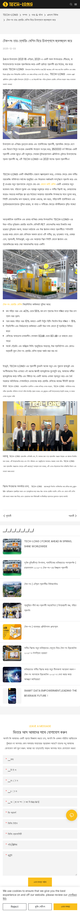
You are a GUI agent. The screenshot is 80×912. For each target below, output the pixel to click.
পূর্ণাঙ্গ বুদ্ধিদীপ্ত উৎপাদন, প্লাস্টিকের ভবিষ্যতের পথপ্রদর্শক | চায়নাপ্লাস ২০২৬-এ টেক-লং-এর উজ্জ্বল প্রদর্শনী (50, 565)
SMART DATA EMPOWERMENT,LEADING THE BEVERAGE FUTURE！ (50, 693)
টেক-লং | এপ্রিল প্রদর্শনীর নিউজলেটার (41, 584)
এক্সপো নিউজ (52, 15)
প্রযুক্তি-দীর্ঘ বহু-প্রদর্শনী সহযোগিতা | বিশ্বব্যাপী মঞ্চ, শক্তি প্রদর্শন (50, 607)
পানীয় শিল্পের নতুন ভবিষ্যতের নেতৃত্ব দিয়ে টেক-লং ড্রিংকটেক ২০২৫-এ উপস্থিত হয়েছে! (50, 650)
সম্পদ (25, 15)
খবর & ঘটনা (37, 15)
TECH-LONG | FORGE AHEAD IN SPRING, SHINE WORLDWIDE (48, 543)
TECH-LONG (10, 15)
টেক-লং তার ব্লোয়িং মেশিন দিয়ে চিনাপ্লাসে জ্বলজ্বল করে (31, 20)
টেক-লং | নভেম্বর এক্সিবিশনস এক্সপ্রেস (41, 626)
